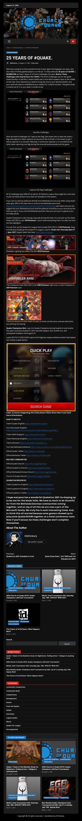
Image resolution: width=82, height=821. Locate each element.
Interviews (10, 714)
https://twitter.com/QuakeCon (39, 493)
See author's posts (35, 542)
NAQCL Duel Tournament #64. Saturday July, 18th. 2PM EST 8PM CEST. (59, 581)
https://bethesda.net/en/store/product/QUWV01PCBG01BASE (31, 206)
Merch (8, 722)
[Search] (68, 41)
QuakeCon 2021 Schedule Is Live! (20, 555)
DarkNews (49, 816)
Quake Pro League (13, 725)
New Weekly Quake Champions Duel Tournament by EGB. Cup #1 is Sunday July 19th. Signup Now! (59, 788)
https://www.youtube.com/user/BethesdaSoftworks (51, 447)
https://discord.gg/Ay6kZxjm (35, 464)
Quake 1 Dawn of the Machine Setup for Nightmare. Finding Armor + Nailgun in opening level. (23, 752)
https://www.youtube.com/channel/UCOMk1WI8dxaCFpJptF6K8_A (32, 430)
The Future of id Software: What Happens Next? (23, 615)
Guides (9, 710)
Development (25, 621)
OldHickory (13, 63)
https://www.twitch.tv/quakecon (40, 484)
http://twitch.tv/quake (44, 232)
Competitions (13, 590)
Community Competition (16, 588)
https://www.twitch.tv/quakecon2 (42, 489)
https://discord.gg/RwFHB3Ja (39, 468)
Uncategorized (12, 729)
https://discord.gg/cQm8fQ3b (38, 476)
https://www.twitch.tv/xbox (34, 434)
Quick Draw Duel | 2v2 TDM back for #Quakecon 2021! (60, 556)
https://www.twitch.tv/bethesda (39, 438)
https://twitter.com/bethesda (37, 455)
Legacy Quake (11, 718)
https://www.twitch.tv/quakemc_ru (33, 443)
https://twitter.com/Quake (34, 451)
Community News (12, 52)
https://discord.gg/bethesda (45, 472)
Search (9, 639)
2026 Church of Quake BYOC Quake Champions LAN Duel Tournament (23, 581)
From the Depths (14, 624)
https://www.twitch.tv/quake (36, 423)
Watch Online (73, 41)
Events (9, 702)
